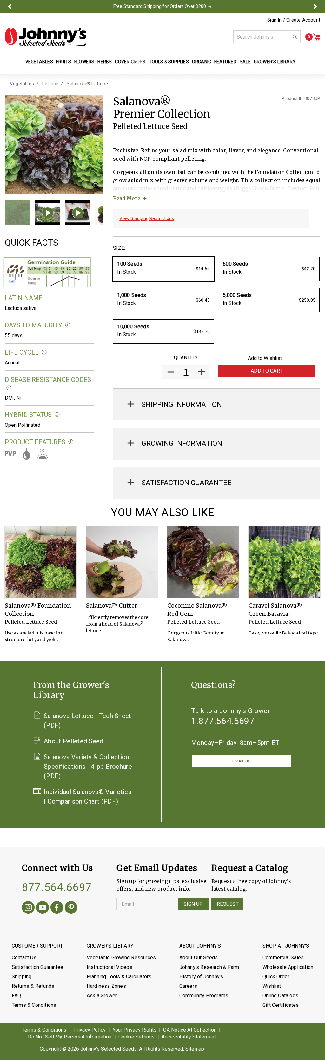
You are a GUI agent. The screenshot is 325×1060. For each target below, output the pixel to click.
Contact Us (24, 958)
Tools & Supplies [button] (169, 61)
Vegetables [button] (39, 61)
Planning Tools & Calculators (119, 977)
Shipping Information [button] (182, 404)
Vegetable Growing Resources (121, 958)
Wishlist (271, 986)
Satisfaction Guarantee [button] (186, 483)
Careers (188, 986)
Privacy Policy (89, 1030)
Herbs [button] (104, 61)
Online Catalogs (280, 996)
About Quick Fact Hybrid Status (57, 414)
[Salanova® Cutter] (122, 562)
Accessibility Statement (189, 1037)
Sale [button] (245, 61)
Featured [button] (225, 61)
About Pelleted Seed (73, 741)
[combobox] (267, 36)
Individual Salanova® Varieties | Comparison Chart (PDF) (87, 796)
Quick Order (275, 977)
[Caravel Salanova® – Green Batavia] (284, 562)
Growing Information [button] (182, 443)
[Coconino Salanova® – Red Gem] (203, 562)
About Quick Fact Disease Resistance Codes (9, 388)
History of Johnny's (201, 977)
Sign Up (193, 904)
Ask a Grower (102, 996)
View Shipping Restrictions (146, 218)
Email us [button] (241, 761)
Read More (126, 198)
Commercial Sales (283, 958)
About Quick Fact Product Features (71, 442)
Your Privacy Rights (135, 1030)
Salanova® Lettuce (87, 83)
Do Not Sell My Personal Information (70, 1037)
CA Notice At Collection (189, 1030)
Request (228, 904)
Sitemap (194, 1049)
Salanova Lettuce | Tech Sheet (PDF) (87, 720)
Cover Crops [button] (130, 61)
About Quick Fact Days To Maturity (67, 325)
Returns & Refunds (33, 986)
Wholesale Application (287, 967)
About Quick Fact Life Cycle (44, 352)
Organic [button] (201, 61)
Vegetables (22, 83)
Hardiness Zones (106, 986)
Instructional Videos (109, 967)
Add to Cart (266, 371)
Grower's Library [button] (275, 61)
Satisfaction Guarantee (37, 967)
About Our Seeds (198, 958)
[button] (10, 6)
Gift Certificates (280, 1005)
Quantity (186, 358)
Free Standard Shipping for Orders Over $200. (160, 6)
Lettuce (50, 83)
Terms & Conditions (34, 1005)
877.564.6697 (57, 887)
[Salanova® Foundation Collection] (40, 562)
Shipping (22, 977)
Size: (119, 248)
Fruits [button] (63, 61)
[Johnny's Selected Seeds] (45, 36)
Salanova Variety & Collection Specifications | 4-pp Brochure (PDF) (88, 766)
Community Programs (204, 996)
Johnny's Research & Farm (209, 967)
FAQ (16, 996)
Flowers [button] (84, 61)
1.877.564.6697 (223, 721)
